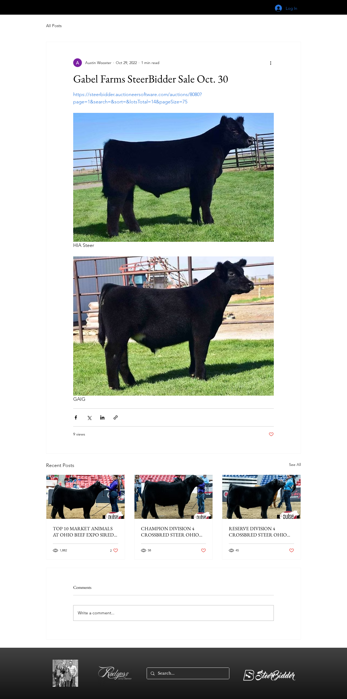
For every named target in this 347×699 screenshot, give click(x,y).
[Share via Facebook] (75, 417)
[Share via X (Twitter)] (89, 417)
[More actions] (270, 62)
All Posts (54, 25)
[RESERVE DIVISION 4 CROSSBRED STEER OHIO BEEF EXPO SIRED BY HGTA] (261, 497)
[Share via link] (115, 417)
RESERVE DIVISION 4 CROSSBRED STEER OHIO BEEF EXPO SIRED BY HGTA (259, 531)
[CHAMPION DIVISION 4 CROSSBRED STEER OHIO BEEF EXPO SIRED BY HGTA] (173, 497)
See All (295, 464)
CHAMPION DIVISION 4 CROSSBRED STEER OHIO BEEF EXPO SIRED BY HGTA (171, 531)
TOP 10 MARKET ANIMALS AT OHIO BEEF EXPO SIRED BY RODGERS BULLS (83, 531)
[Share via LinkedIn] (102, 417)
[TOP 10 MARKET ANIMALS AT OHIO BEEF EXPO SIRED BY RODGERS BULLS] (85, 497)
